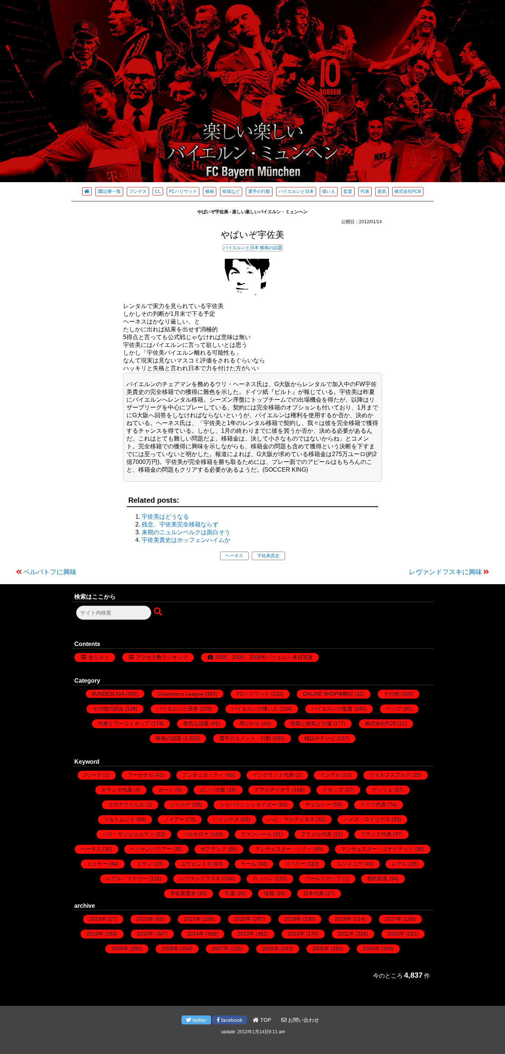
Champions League (180, 694)
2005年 (320, 948)
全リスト (98, 657)
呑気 (381, 191)
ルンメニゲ (350, 864)
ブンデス (138, 191)
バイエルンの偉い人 (254, 709)
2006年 (270, 948)
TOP (265, 1020)
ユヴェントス (196, 864)
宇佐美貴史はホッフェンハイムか (186, 540)
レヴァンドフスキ (200, 878)
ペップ (393, 709)
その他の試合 (107, 709)
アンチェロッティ (203, 775)
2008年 (170, 948)
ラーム (248, 864)
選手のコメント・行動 (245, 738)
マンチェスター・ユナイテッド (377, 849)
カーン (166, 790)
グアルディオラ (272, 790)
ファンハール (256, 834)
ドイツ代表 (373, 804)
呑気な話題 (196, 723)
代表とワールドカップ (124, 723)
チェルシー (318, 804)
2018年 (343, 919)
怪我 (269, 893)
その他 (391, 694)
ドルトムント (119, 819)
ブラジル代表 (316, 834)
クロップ (332, 790)
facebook (231, 1020)
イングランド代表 (273, 775)
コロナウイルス (126, 804)
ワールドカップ (323, 878)
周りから (249, 723)
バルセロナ (196, 834)
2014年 (195, 934)
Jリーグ (93, 775)
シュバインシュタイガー (248, 804)
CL (158, 191)
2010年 (395, 934)
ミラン (144, 864)
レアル (399, 864)
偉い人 (328, 191)
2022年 (144, 919)
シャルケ (180, 804)
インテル (330, 775)
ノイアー (174, 819)
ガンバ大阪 (213, 790)
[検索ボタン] (158, 612)
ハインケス (226, 819)
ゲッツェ (382, 790)
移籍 (209, 191)
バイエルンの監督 (332, 709)
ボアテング (213, 849)
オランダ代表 (116, 790)
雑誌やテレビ (319, 738)
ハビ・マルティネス (291, 819)
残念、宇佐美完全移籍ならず (180, 524)
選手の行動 (259, 191)
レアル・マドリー (127, 878)
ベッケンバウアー (151, 849)
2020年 (242, 919)
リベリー (295, 864)
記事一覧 (112, 191)
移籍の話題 (271, 247)
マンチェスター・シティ (283, 849)
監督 (347, 191)
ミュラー (97, 864)
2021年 (192, 919)
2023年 (97, 919)
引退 (230, 893)
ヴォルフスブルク (390, 775)
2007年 (220, 948)
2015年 (145, 934)
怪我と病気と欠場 (311, 723)
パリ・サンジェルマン (128, 834)
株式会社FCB (407, 191)
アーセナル (140, 775)
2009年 (119, 948)
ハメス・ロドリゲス (366, 819)
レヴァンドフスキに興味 (445, 572)
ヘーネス (234, 555)
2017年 (393, 919)
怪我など (231, 191)
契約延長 (377, 878)
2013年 (245, 934)
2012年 (296, 934)
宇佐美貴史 (268, 555)
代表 (364, 191)
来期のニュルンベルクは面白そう (186, 532)
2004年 (371, 948)
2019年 (292, 919)
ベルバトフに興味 (50, 572)
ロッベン (263, 878)
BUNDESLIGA (108, 694)
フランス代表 (376, 834)
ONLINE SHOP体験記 (328, 694)
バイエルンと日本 (296, 191)
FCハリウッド (183, 191)
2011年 (346, 934)
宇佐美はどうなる (165, 516)
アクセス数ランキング (162, 657)
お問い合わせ (303, 1020)
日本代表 (313, 893)
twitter (199, 1020)
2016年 (95, 934)
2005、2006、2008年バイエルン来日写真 (264, 657)
